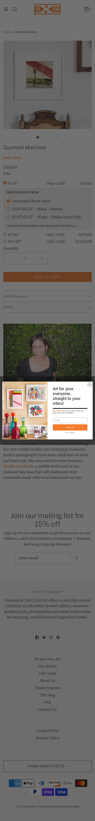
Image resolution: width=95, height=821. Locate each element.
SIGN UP (70, 427)
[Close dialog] (90, 384)
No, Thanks (70, 432)
